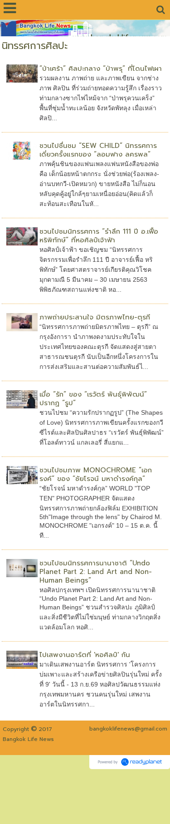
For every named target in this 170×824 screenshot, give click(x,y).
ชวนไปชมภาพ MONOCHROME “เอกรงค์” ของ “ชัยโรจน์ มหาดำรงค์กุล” (95, 474)
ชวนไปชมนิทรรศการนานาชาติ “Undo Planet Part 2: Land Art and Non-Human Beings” (95, 571)
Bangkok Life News (28, 739)
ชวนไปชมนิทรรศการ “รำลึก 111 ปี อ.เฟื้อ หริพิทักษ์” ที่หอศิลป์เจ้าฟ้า (98, 235)
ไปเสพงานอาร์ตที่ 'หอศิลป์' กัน (84, 655)
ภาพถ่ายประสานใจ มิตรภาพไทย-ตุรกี (94, 317)
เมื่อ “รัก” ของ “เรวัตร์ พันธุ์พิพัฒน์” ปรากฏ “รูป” (93, 398)
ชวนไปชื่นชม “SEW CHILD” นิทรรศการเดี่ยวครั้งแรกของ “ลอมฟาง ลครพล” (98, 150)
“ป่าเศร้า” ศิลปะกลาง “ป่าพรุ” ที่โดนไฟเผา (100, 69)
